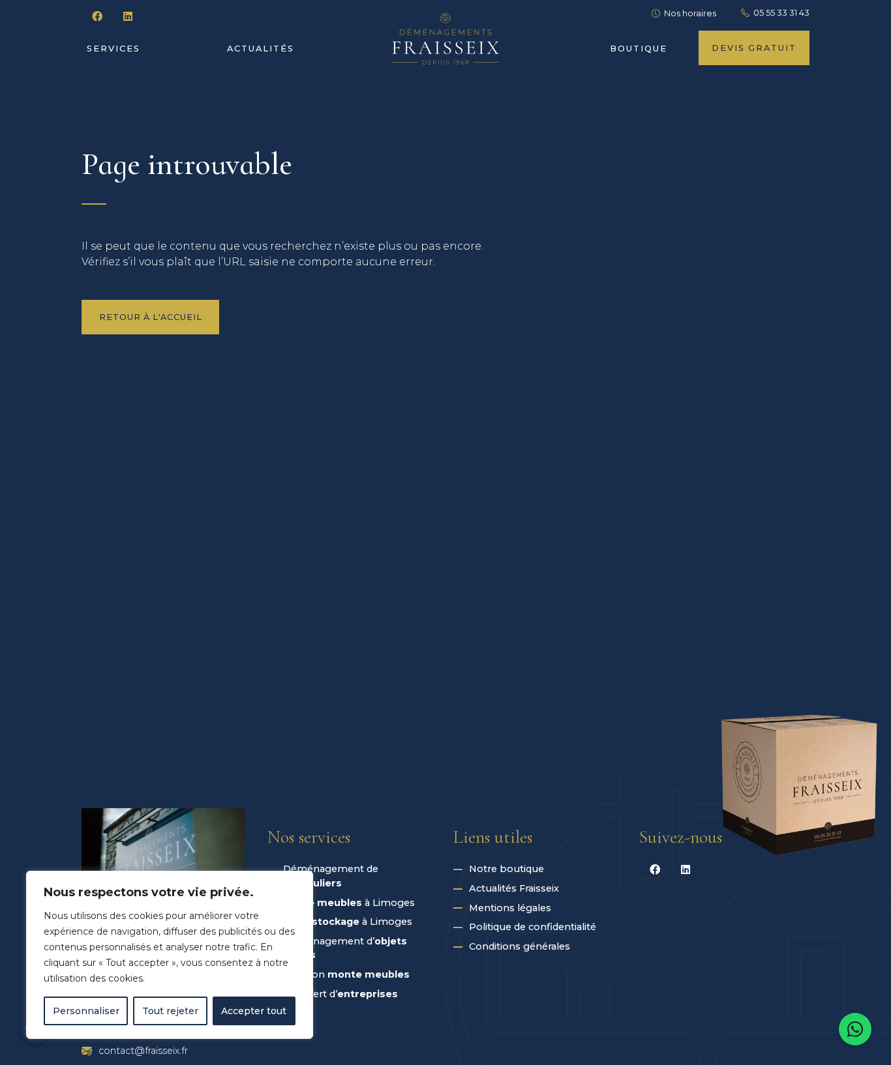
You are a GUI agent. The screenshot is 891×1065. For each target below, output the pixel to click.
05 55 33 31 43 (781, 13)
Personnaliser (86, 1011)
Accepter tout (253, 1011)
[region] (169, 955)
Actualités (260, 48)
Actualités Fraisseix (514, 888)
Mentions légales (510, 908)
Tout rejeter (170, 1011)
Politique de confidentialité (532, 927)
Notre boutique (506, 869)
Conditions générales (519, 946)
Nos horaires (690, 13)
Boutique (638, 48)
